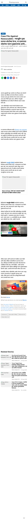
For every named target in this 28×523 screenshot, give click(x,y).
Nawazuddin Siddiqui (13, 314)
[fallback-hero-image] (6, 357)
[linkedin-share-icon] (11, 78)
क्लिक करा (24, 300)
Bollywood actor (22, 314)
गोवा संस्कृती (13, 5)
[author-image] (2, 69)
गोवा (2, 5)
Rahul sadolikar (8, 69)
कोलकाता (17, 129)
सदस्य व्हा (8, 297)
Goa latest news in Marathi (7, 307)
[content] (14, 162)
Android (6, 310)
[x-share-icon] (5, 78)
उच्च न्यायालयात (23, 129)
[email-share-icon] (14, 78)
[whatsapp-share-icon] (2, 78)
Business (7, 305)
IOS (11, 310)
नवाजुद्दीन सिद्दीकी (10, 162)
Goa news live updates (6, 309)
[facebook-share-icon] (8, 78)
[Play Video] (14, 229)
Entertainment (4, 314)
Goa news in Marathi (8, 304)
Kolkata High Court (5, 317)
